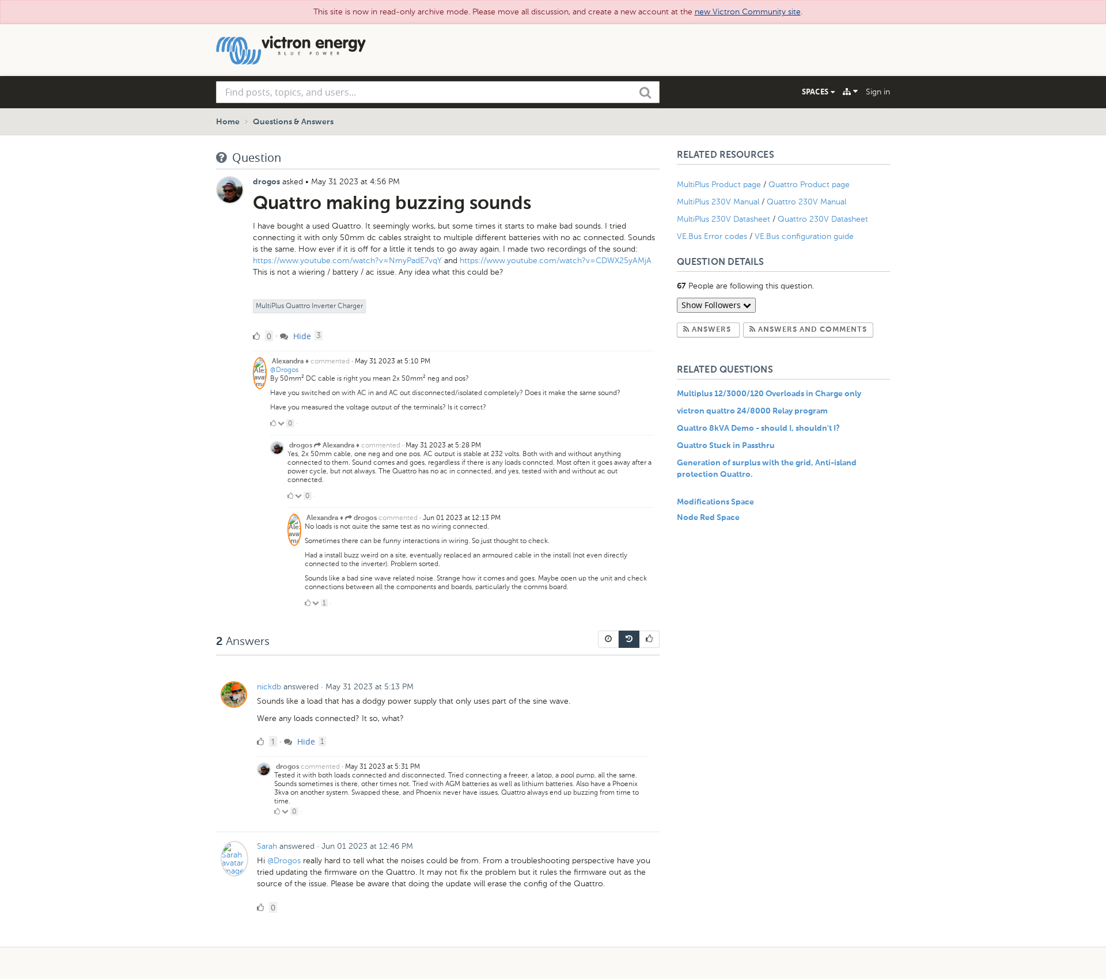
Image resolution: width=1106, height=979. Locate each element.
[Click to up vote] (273, 423)
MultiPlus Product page (720, 184)
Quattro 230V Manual (806, 202)
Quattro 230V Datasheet (824, 219)
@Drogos (284, 370)
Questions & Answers (293, 122)
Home (228, 122)
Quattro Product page (810, 184)
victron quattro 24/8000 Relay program (752, 411)
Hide (301, 336)
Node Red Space (708, 518)
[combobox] (438, 92)
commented (330, 361)
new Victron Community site (748, 12)
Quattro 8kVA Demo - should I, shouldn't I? (758, 428)
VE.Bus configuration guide (804, 236)
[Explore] (850, 91)
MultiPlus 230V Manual (718, 202)
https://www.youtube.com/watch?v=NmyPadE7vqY (347, 260)
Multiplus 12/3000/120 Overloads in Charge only (769, 394)
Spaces (816, 91)
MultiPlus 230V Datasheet (724, 219)
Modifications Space (715, 502)
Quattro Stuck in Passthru (726, 446)
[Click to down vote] (282, 423)
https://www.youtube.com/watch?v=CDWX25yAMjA (556, 260)
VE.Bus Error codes (712, 236)
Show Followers (712, 304)
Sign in (878, 92)
